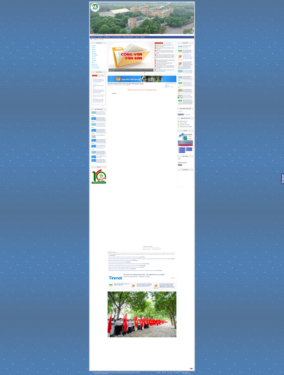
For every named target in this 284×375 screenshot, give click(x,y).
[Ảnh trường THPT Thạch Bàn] (142, 337)
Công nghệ (94, 60)
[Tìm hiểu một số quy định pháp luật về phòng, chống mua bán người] (131, 69)
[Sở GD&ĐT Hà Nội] (142, 81)
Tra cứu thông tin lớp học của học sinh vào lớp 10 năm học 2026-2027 (164, 70)
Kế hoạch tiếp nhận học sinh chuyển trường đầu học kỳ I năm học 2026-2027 (164, 61)
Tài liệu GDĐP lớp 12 (100, 135)
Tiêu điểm (95, 75)
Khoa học (94, 58)
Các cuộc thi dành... (96, 67)
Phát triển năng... (95, 66)
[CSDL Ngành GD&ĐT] (185, 152)
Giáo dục (102, 39)
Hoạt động (94, 53)
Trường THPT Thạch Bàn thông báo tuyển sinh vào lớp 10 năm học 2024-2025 (124, 265)
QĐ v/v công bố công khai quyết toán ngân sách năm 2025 (164, 48)
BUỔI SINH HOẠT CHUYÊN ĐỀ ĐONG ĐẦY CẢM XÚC (119, 268)
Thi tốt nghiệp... (95, 55)
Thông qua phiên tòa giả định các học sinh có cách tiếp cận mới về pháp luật (123, 257)
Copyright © (96, 373)
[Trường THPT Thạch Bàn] (98, 183)
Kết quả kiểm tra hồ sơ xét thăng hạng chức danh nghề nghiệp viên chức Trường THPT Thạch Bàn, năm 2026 (164, 67)
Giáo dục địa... (95, 64)
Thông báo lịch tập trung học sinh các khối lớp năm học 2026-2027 (188, 96)
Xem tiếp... (173, 277)
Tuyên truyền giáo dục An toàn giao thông (116, 262)
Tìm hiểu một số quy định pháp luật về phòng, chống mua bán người (125, 70)
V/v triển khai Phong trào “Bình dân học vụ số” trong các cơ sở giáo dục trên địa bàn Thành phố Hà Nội (164, 52)
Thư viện (93, 56)
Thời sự (93, 47)
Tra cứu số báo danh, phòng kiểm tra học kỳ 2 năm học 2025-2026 (101, 152)
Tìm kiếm (142, 37)
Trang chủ (158, 372)
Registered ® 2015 (186, 373)
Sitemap (102, 373)
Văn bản (93, 49)
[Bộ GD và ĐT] (185, 143)
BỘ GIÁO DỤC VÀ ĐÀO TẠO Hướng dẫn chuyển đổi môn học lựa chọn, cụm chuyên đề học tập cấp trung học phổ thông (132, 270)
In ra (168, 85)
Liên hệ (137, 37)
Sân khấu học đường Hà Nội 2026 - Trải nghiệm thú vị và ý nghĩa (163, 46)
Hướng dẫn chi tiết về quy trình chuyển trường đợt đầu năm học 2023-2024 (98, 81)
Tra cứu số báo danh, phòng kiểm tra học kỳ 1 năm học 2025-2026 (101, 161)
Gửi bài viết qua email (171, 83)
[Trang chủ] (91, 39)
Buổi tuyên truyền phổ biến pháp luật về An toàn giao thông (120, 260)
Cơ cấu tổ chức (116, 37)
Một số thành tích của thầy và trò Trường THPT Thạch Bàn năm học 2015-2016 (98, 100)
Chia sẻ (93, 62)
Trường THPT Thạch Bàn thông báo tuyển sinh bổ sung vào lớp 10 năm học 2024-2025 (126, 263)
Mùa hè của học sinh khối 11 (98, 96)
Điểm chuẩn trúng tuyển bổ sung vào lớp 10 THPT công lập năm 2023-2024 (98, 91)
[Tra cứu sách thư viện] (185, 140)
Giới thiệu (100, 37)
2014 (100, 373)
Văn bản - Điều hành (128, 37)
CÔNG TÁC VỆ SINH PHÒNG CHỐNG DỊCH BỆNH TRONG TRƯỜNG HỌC (123, 267)
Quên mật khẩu (187, 114)
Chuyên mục (107, 37)
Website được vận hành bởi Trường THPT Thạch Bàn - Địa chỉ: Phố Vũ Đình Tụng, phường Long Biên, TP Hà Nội (116, 372)
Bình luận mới (101, 75)
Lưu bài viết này (170, 86)
